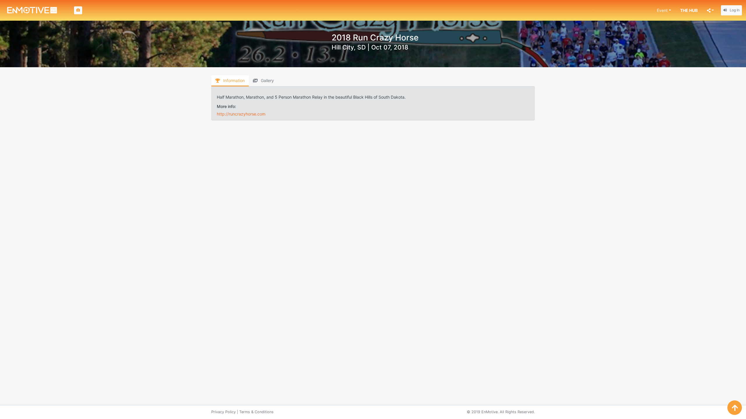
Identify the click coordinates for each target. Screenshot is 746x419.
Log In (734, 10)
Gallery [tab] (267, 80)
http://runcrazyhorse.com (241, 113)
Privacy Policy (223, 412)
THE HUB (689, 10)
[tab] (230, 80)
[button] (664, 10)
